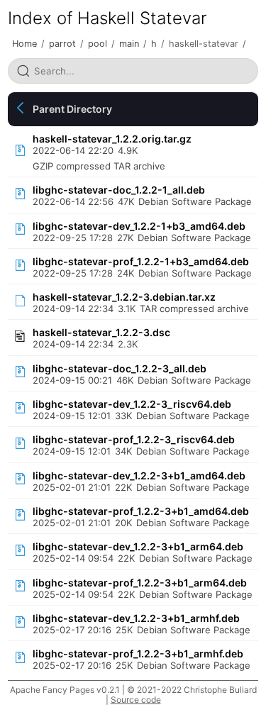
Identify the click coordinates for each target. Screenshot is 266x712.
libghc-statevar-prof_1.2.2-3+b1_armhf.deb (138, 653)
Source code (136, 699)
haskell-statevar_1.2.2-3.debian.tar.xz (124, 297)
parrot (62, 43)
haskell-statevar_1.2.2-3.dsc (101, 332)
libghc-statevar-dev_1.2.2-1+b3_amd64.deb (139, 226)
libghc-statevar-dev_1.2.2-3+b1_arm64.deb (138, 546)
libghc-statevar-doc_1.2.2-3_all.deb (119, 368)
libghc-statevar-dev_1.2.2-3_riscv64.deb (132, 404)
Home (24, 43)
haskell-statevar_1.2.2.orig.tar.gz (112, 139)
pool (97, 43)
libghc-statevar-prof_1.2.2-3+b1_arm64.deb (140, 583)
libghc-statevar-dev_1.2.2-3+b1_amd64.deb (139, 475)
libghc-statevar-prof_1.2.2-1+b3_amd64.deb (141, 261)
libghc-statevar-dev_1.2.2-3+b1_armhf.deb (136, 618)
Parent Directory (72, 109)
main (129, 43)
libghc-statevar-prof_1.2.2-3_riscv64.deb (134, 439)
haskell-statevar (203, 43)
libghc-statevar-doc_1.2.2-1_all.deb (119, 190)
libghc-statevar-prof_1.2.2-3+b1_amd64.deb (141, 511)
